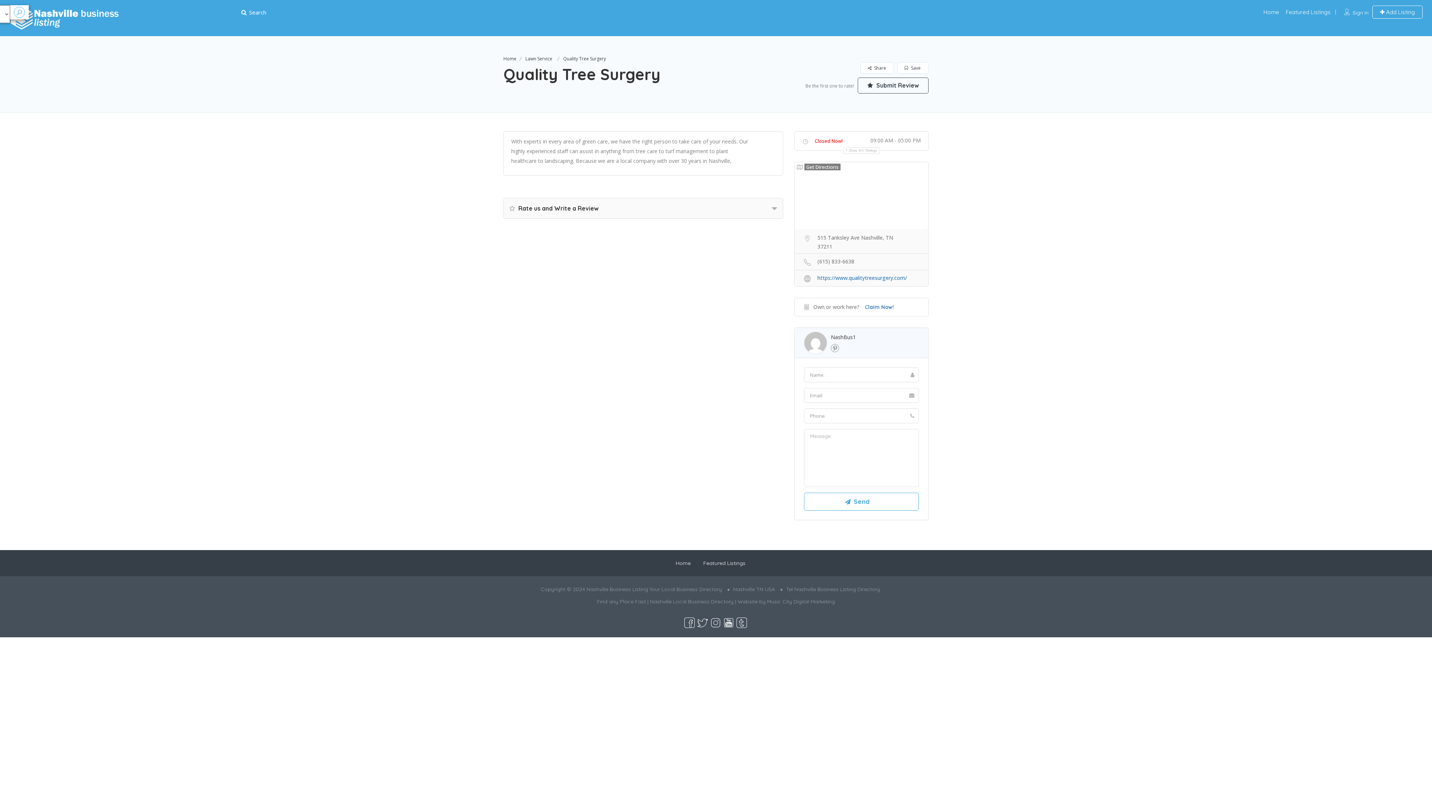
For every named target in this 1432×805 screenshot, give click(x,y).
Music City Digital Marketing (801, 601)
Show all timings (863, 150)
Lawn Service (538, 59)
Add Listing (1400, 12)
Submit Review (897, 85)
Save (915, 68)
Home (1271, 12)
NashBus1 (843, 337)
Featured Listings (1308, 12)
